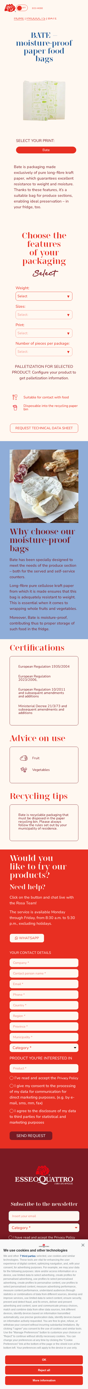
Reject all (44, 1370)
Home (19, 18)
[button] (83, 1245)
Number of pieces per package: (43, 343)
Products (35, 18)
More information (44, 1380)
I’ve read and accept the (46, 1077)
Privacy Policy (67, 1078)
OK (44, 1359)
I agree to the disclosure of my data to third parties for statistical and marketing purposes (43, 1116)
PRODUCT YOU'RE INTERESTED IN (41, 1058)
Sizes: (20, 306)
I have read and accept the (44, 1237)
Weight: (22, 288)
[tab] (46, 150)
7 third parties (28, 1256)
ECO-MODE (37, 8)
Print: (20, 325)
